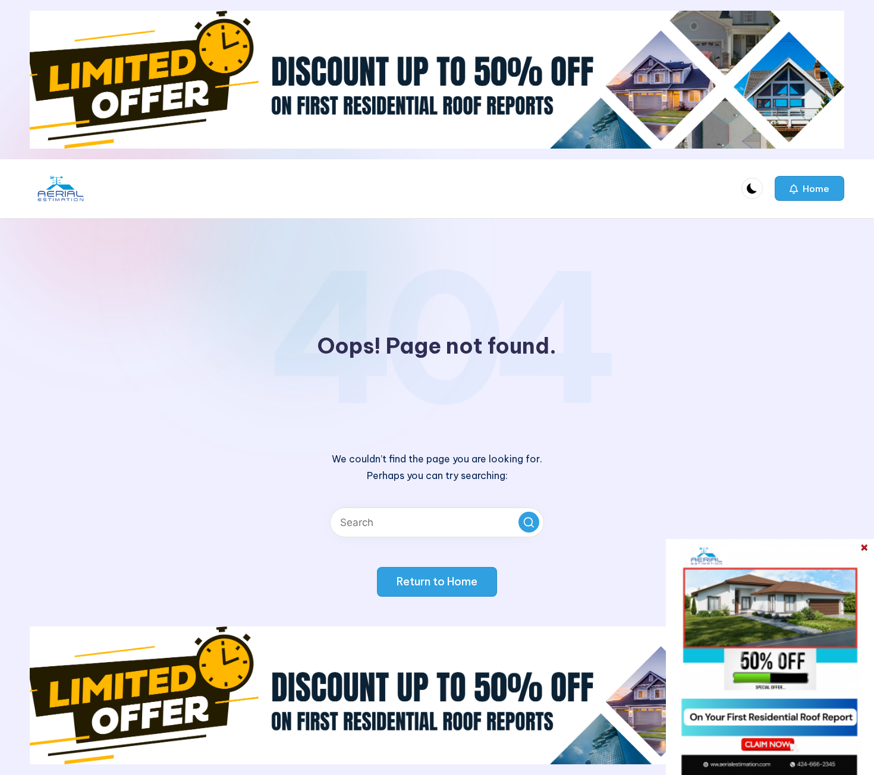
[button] (809, 188)
